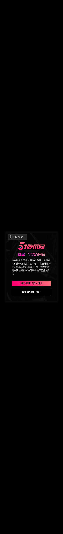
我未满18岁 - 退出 (31, 291)
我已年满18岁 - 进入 (31, 283)
